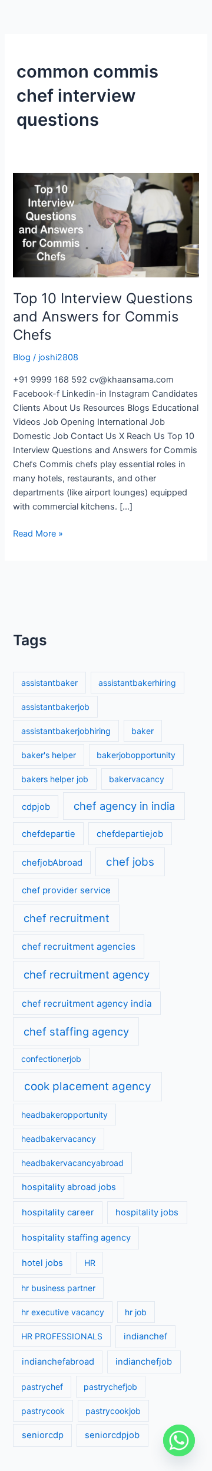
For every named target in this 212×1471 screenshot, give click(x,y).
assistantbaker (49, 683)
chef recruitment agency (87, 974)
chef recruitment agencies (78, 946)
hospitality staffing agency (76, 1237)
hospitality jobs (146, 1212)
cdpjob (36, 807)
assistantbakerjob (55, 707)
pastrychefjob (110, 1387)
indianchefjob (143, 1361)
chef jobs (130, 862)
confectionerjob (51, 1059)
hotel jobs (42, 1263)
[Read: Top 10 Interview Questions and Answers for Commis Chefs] (105, 224)
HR (89, 1263)
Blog (22, 357)
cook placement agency (87, 1086)
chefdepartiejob (130, 834)
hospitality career (58, 1212)
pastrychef (42, 1387)
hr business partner (58, 1288)
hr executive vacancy (62, 1312)
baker (142, 731)
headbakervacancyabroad (72, 1163)
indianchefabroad (58, 1361)
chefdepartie (48, 834)
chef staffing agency (76, 1031)
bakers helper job (54, 779)
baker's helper (48, 755)
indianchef (145, 1336)
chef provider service (66, 890)
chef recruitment (67, 918)
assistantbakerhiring (137, 683)
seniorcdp (43, 1435)
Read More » (38, 533)
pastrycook (43, 1411)
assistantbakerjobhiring (66, 731)
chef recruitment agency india (87, 1003)
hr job (136, 1312)
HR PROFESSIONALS (61, 1336)
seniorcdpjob (112, 1435)
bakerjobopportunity (136, 755)
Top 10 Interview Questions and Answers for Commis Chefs (103, 316)
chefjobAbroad (52, 862)
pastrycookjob (113, 1411)
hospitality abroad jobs (69, 1187)
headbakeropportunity (64, 1115)
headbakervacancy (58, 1139)
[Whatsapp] (179, 1440)
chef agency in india (124, 805)
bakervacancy (136, 779)
